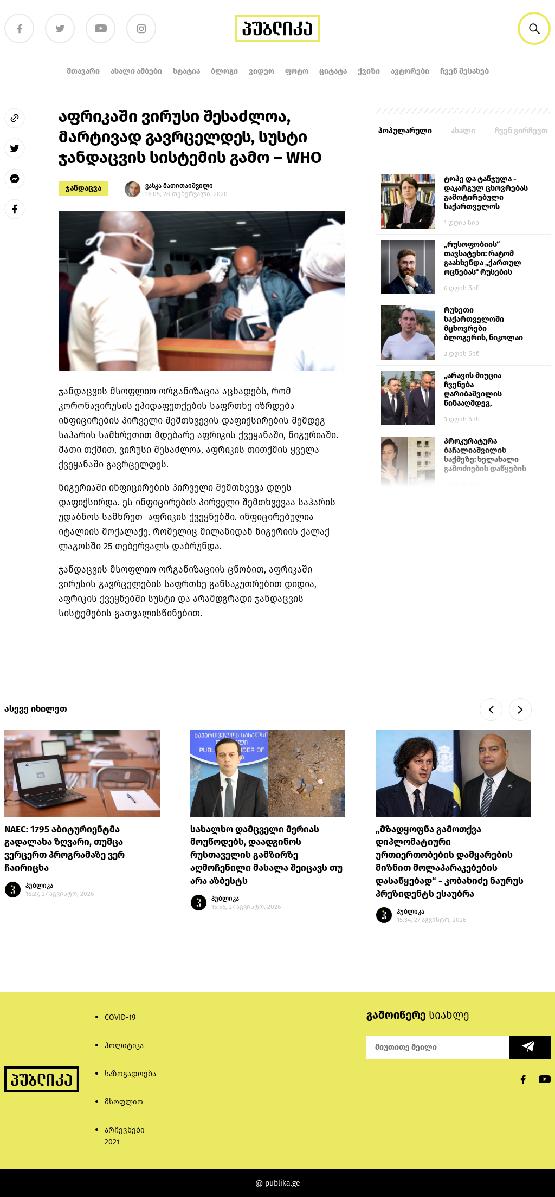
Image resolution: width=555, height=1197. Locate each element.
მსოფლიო (124, 1102)
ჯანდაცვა (83, 188)
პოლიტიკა (124, 1045)
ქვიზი (369, 71)
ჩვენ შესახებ (464, 71)
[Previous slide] (491, 709)
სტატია (186, 71)
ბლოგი (224, 71)
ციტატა (333, 71)
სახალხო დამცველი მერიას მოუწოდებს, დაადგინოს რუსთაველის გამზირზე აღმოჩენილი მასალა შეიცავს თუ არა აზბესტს (266, 855)
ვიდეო (261, 71)
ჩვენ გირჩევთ (521, 130)
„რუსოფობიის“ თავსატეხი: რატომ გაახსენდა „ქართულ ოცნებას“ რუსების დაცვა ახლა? (482, 259)
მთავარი (83, 71)
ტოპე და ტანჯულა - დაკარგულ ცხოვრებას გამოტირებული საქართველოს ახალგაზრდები (486, 193)
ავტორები (410, 71)
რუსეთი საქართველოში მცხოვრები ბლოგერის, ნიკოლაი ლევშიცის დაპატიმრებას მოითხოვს (483, 324)
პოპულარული (405, 130)
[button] (534, 28)
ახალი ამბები (136, 71)
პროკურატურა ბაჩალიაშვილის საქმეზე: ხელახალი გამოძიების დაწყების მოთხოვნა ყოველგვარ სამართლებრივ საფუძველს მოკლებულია (485, 455)
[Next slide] (520, 709)
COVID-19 (120, 1017)
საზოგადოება (130, 1073)
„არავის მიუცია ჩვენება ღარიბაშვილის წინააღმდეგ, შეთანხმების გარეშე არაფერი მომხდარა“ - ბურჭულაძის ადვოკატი (485, 390)
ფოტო (296, 71)
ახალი (463, 130)
